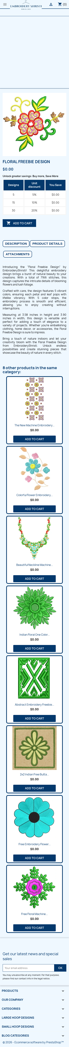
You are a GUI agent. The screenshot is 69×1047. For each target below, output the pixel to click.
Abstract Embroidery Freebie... (34, 704)
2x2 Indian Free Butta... (34, 774)
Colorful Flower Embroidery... (34, 495)
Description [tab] (16, 243)
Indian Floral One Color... (34, 635)
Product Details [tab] (47, 243)
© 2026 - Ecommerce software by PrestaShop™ (33, 1042)
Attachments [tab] (18, 254)
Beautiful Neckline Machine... (34, 565)
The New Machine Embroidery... (34, 425)
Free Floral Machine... (34, 914)
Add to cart (19, 223)
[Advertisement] (34, 52)
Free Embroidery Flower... (35, 844)
